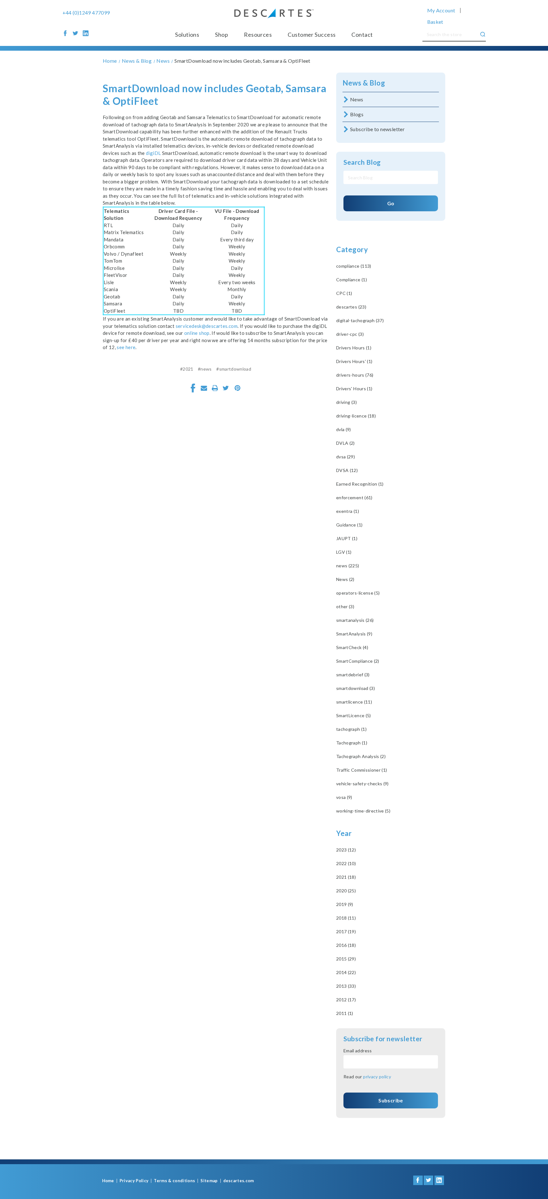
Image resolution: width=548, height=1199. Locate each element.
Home (108, 1181)
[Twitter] (226, 388)
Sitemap (209, 1181)
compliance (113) (353, 266)
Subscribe (390, 1100)
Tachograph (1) (351, 742)
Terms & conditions (174, 1181)
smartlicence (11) (354, 702)
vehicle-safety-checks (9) (362, 783)
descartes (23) (351, 306)
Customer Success (312, 34)
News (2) (345, 579)
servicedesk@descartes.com (207, 326)
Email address (357, 1050)
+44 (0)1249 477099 (86, 12)
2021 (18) (346, 877)
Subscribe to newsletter (377, 129)
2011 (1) (344, 1013)
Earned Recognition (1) (360, 484)
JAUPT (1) (346, 538)
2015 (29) (346, 958)
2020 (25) (346, 890)
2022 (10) (346, 863)
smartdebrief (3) (353, 674)
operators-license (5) (358, 593)
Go (391, 203)
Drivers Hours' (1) (354, 361)
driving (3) (346, 402)
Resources (258, 34)
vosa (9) (344, 797)
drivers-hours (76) (354, 375)
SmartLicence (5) (353, 715)
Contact (362, 34)
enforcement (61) (354, 497)
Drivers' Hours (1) (354, 388)
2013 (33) (346, 986)
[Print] (215, 388)
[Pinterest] (237, 388)
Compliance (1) (351, 279)
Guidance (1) (349, 524)
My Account (441, 10)
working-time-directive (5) (363, 810)
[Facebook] (193, 388)
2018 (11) (346, 918)
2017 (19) (346, 931)
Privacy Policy (134, 1181)
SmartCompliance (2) (357, 661)
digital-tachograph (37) (360, 320)
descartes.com (238, 1181)
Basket (435, 21)
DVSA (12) (347, 470)
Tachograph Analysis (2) (361, 756)
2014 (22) (346, 972)
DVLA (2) (345, 443)
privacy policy (377, 1076)
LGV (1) (343, 552)
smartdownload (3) (355, 688)
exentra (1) (347, 511)
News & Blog (363, 83)
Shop (221, 34)
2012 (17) (346, 999)
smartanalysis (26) (355, 620)
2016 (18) (346, 945)
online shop (197, 333)
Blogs (356, 114)
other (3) (345, 606)
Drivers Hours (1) (353, 347)
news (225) (347, 565)
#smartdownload (233, 369)
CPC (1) (344, 293)
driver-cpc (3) (350, 334)
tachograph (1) (351, 729)
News (356, 99)
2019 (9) (344, 904)
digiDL (153, 153)
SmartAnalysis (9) (354, 633)
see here (126, 347)
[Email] (204, 388)
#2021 (186, 369)
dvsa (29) (345, 456)
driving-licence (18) (356, 415)
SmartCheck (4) (352, 647)
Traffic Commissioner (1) (361, 770)
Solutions (187, 34)
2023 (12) (346, 849)
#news (205, 369)
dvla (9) (343, 429)
